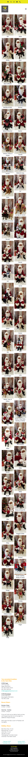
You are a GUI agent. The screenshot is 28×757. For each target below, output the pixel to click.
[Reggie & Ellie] (20, 522)
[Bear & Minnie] (8, 72)
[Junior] (8, 317)
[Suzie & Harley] (20, 630)
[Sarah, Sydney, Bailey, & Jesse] (20, 567)
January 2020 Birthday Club (19, 742)
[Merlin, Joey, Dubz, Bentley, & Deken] (20, 409)
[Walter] (8, 655)
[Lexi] (20, 343)
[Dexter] (8, 165)
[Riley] (8, 531)
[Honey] (8, 251)
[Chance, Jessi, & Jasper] (8, 143)
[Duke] (8, 185)
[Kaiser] (20, 321)
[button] (26, 9)
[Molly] (20, 480)
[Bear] (20, 48)
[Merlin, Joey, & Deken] (8, 388)
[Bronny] (20, 96)
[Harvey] (8, 230)
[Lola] (20, 363)
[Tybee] (8, 643)
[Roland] (20, 545)
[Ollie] (8, 508)
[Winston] (8, 666)
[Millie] (20, 456)
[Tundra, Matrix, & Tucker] (20, 642)
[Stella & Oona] (8, 602)
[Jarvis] (20, 274)
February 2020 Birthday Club (6, 742)
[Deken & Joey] (20, 164)
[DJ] (20, 182)
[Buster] (20, 119)
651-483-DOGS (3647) (14, 750)
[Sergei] (8, 578)
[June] (20, 298)
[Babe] (20, 25)
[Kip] (8, 340)
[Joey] (8, 293)
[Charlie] (20, 143)
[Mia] (8, 413)
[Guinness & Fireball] (8, 209)
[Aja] (8, 25)
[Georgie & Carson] (20, 203)
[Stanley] (20, 589)
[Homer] (20, 250)
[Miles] (8, 437)
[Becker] (20, 72)
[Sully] (8, 626)
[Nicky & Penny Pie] (20, 501)
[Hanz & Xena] (20, 227)
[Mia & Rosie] (20, 433)
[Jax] (8, 272)
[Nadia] (8, 484)
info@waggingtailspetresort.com (9, 691)
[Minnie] (8, 460)
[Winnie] (20, 655)
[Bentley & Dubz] (8, 96)
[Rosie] (8, 555)
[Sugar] (20, 613)
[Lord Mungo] (8, 364)
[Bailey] (8, 48)
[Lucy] (20, 387)
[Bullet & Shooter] (8, 119)
